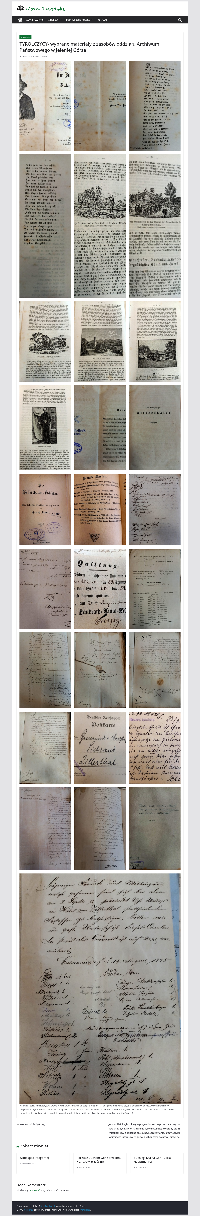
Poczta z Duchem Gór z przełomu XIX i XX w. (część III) (99, 1160)
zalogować (34, 1190)
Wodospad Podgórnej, (32, 1124)
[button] (59, 20)
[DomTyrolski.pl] (20, 19)
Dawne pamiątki (34, 19)
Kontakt (102, 19)
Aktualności (25, 37)
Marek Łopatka (41, 56)
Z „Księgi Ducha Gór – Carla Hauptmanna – (152, 1160)
